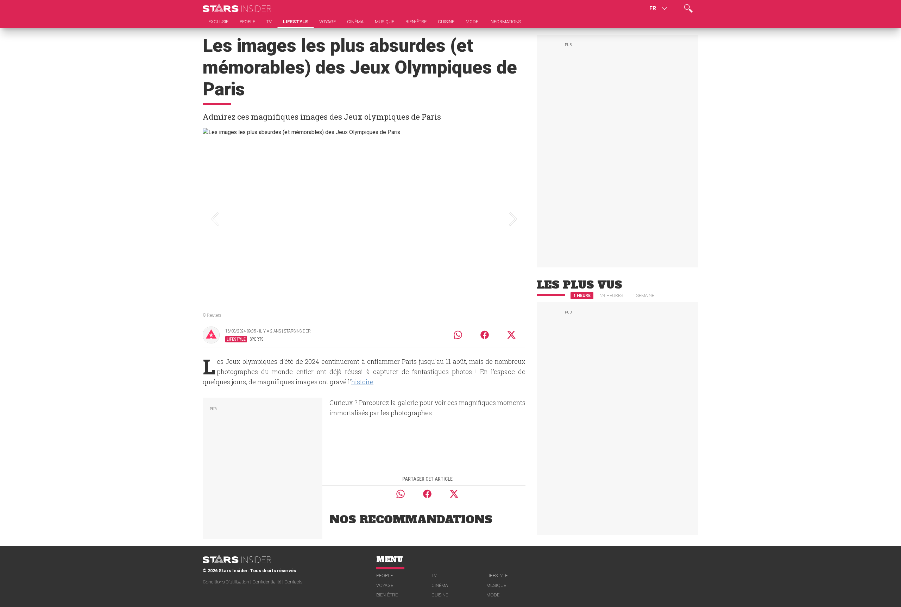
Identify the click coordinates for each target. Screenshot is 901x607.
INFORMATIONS (505, 21)
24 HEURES (611, 295)
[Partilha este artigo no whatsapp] (458, 335)
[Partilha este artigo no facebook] (485, 335)
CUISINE (439, 594)
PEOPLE (384, 575)
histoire (362, 382)
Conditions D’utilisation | (227, 581)
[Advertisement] (262, 467)
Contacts (293, 581)
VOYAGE (384, 585)
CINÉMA (439, 585)
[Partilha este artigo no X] (511, 335)
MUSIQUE (496, 585)
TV (434, 575)
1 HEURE (582, 295)
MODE (492, 594)
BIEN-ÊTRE (387, 594)
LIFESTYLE (497, 575)
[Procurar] (688, 8)
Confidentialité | (268, 581)
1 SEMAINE (643, 295)
